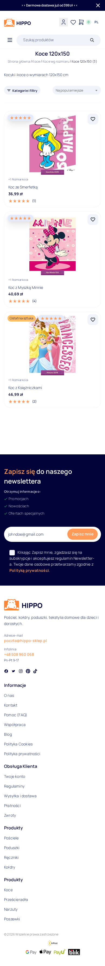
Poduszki (12, 847)
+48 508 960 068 (19, 654)
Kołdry (9, 867)
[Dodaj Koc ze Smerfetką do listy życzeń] (93, 119)
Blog (8, 734)
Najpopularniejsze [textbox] (69, 90)
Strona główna (19, 61)
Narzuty (11, 909)
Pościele (11, 837)
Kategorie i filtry (25, 90)
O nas (9, 695)
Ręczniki (11, 857)
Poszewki (12, 918)
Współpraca (15, 724)
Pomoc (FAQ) (15, 714)
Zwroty (10, 815)
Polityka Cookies (18, 744)
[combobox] (76, 90)
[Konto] (63, 22)
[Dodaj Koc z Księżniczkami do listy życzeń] (93, 319)
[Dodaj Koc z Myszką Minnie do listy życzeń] (93, 219)
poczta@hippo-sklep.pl (25, 640)
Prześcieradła (16, 899)
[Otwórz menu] (10, 40)
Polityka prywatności (22, 753)
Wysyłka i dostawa (20, 795)
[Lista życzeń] (73, 22)
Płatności (12, 805)
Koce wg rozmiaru (56, 61)
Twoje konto (14, 776)
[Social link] (6, 672)
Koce (36, 61)
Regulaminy (14, 786)
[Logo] (17, 22)
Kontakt (10, 705)
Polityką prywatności (29, 570)
